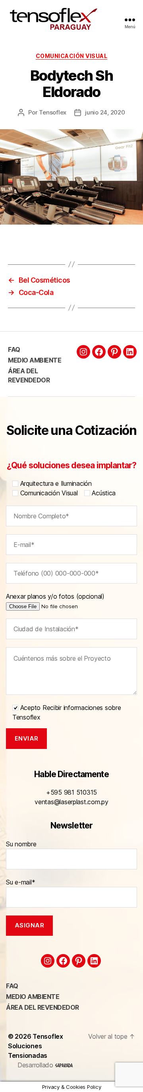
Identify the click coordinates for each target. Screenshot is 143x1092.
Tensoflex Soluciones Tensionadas (35, 1045)
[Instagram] (83, 352)
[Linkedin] (130, 352)
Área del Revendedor (42, 1007)
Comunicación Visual (72, 55)
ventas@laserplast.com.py (71, 802)
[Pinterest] (114, 352)
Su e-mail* (20, 882)
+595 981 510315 (71, 792)
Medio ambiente (34, 360)
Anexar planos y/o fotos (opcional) (55, 596)
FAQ (14, 349)
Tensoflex (52, 112)
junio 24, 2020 (105, 112)
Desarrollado (36, 1065)
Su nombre (21, 844)
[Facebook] (99, 352)
